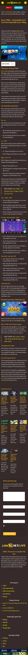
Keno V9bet (4, 71)
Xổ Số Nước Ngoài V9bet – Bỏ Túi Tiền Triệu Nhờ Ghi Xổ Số (23, 428)
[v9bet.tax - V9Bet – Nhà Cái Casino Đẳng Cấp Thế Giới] (14, 2)
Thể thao (5, 638)
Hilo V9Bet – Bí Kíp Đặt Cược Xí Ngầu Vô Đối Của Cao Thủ (13, 191)
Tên (4, 504)
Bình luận (5, 490)
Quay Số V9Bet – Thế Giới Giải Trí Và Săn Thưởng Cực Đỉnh (4, 429)
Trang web (5, 518)
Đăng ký (5, 619)
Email (5, 511)
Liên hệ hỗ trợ (6, 594)
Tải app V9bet (6, 628)
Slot (4, 646)
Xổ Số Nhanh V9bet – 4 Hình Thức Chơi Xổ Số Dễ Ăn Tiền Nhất (13, 458)
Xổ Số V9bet (9, 12)
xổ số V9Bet (4, 378)
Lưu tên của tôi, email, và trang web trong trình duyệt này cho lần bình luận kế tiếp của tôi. (13, 528)
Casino (5, 641)
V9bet (17, 31)
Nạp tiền (5, 622)
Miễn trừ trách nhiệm (8, 591)
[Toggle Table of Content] (12, 64)
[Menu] (2, 2)
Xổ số (4, 643)
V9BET (3, 12)
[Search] (25, 2)
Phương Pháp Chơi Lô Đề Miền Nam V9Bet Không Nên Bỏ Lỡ (13, 428)
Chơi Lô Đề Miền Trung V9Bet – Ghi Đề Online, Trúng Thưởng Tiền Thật (4, 400)
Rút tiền (5, 625)
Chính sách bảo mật (8, 588)
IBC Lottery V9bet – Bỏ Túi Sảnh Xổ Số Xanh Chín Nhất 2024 (14, 339)
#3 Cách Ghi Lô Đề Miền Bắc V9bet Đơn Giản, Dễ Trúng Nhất (4, 457)
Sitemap (5, 596)
